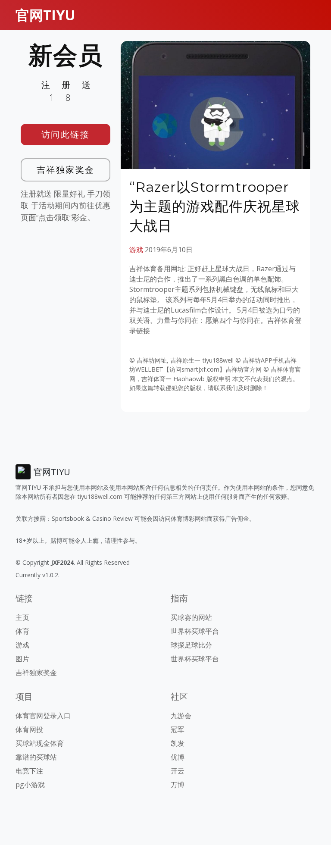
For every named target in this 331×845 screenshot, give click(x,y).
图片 (22, 658)
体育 (22, 631)
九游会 (181, 715)
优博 (177, 757)
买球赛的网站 (191, 617)
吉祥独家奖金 (66, 169)
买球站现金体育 (40, 743)
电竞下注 (29, 771)
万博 (177, 784)
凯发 (177, 743)
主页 (22, 617)
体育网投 (29, 729)
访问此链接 (65, 134)
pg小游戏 (30, 784)
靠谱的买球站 (36, 757)
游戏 (136, 249)
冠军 (177, 729)
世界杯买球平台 (195, 631)
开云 (177, 771)
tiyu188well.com (100, 496)
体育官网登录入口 (43, 715)
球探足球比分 (191, 645)
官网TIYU (45, 15)
